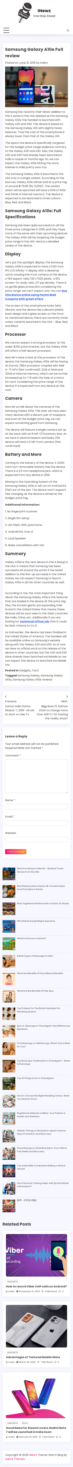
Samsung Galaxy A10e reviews (32, 680)
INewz (44, 11)
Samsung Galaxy (28, 675)
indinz (44, 63)
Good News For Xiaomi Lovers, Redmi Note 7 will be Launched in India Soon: (36, 1430)
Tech (35, 670)
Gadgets (25, 670)
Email (9, 817)
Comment (13, 755)
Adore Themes (15, 1459)
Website (10, 833)
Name (10, 800)
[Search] (67, 30)
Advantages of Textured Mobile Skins (33, 1357)
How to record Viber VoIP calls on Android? (36, 1286)
